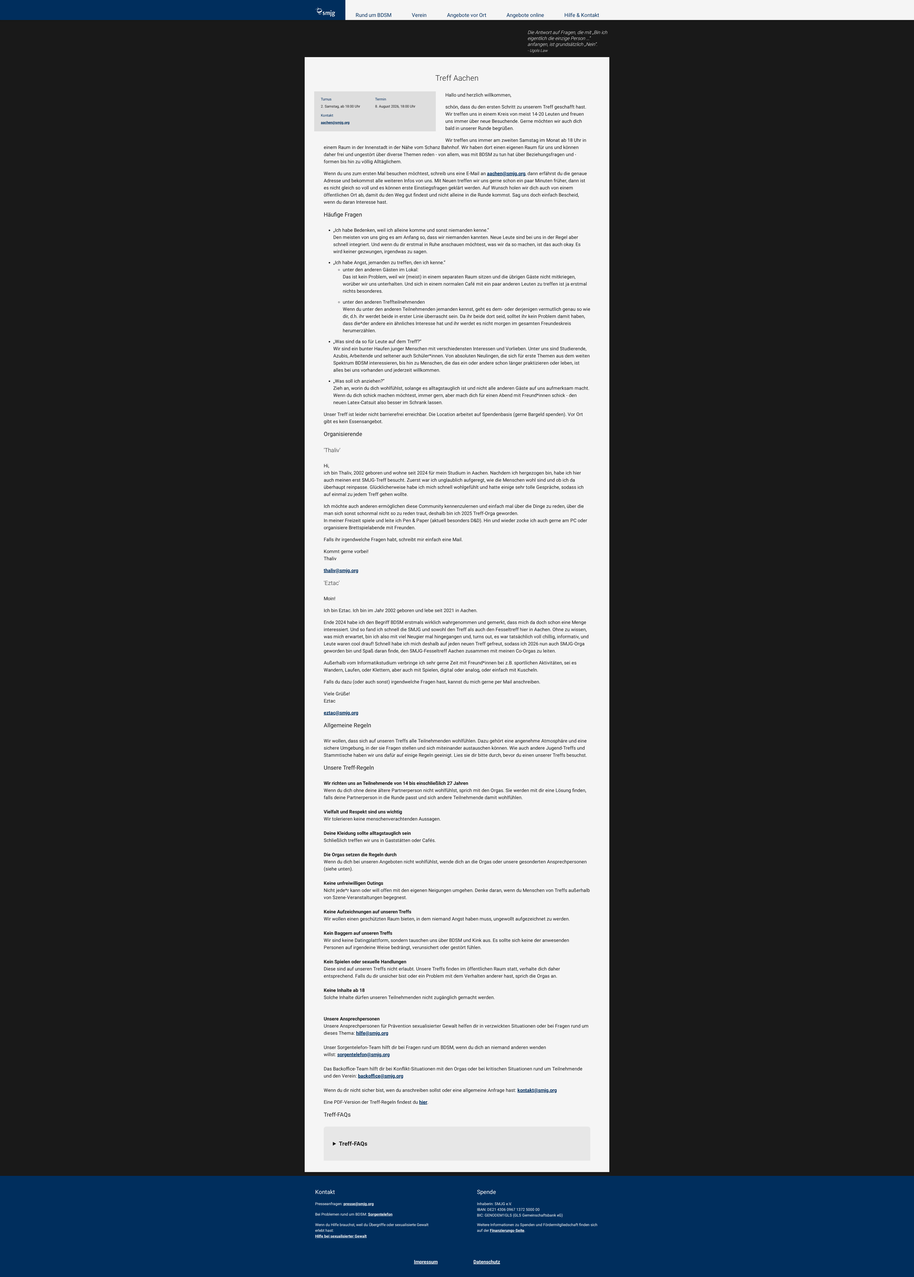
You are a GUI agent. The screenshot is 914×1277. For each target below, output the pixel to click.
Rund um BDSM (374, 15)
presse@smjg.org (358, 1204)
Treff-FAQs (353, 1143)
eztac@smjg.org (341, 713)
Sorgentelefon (380, 1214)
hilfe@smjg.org (372, 1033)
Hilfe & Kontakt (581, 15)
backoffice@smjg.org (380, 1076)
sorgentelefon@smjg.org (363, 1054)
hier (423, 1102)
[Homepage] (325, 12)
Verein (419, 15)
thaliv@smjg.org (341, 570)
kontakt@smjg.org (537, 1090)
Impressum (426, 1262)
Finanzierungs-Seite (507, 1230)
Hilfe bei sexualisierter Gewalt (341, 1236)
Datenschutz (486, 1262)
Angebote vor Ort (466, 15)
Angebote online (525, 15)
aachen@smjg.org (335, 122)
